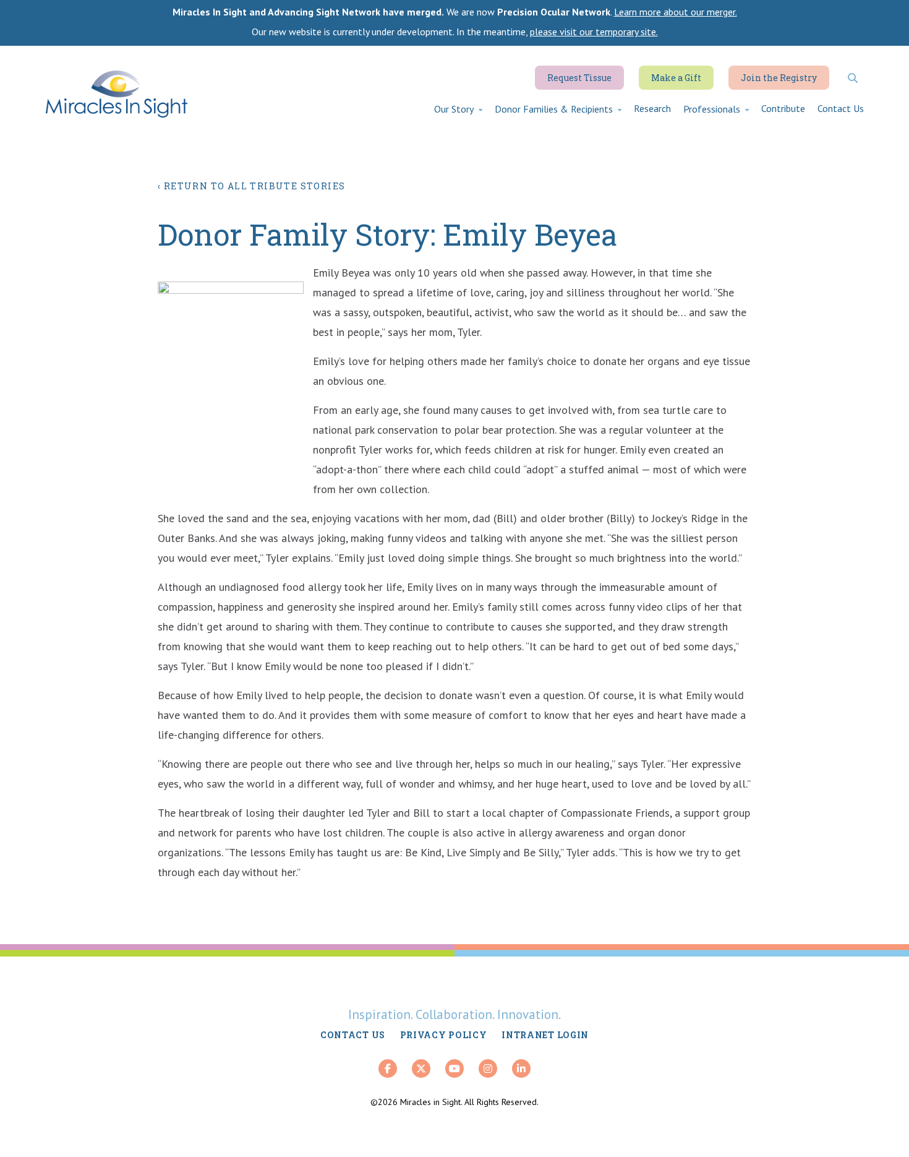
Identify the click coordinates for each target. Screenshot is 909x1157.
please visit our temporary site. (594, 31)
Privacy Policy (443, 1035)
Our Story (454, 109)
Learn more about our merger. (675, 12)
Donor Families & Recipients (554, 109)
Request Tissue (579, 78)
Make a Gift (676, 78)
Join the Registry (779, 78)
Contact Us (840, 108)
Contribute (783, 108)
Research (652, 108)
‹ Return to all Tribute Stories (251, 186)
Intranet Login (545, 1035)
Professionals (711, 109)
